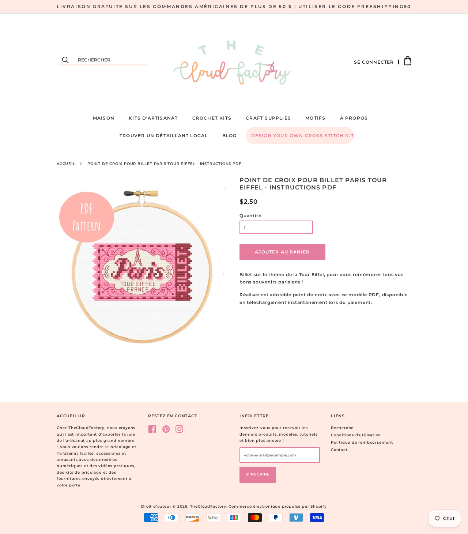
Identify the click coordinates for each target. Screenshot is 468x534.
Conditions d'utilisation (356, 435)
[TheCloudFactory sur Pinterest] (166, 431)
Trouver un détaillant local (164, 135)
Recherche (342, 427)
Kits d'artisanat (153, 118)
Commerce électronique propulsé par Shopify (278, 506)
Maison (103, 118)
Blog (229, 135)
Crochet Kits (211, 118)
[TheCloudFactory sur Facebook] (152, 431)
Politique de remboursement (362, 442)
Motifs (315, 118)
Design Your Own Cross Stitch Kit (302, 135)
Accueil (66, 163)
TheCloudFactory (208, 506)
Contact (339, 449)
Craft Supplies (268, 118)
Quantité (250, 215)
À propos (354, 118)
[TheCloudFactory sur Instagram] (179, 431)
